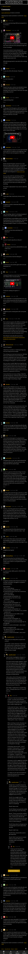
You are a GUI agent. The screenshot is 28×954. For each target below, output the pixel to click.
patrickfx (8, 526)
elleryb (7, 262)
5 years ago (13, 202)
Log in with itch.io (5, 12)
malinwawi (8, 120)
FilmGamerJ (8, 30)
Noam (7, 211)
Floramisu (8, 84)
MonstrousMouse (9, 555)
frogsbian (8, 547)
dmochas (7, 490)
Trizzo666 (8, 568)
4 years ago (12, 76)
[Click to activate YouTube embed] (12, 38)
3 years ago (14, 30)
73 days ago (10, 20)
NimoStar (8, 384)
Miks (7, 916)
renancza (7, 578)
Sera (7, 20)
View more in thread (13, 870)
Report (12, 948)
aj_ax (7, 929)
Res (11, 695)
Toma (7, 272)
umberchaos (8, 147)
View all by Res (7, 948)
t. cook (7, 194)
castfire (7, 254)
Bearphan (8, 422)
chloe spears (8, 506)
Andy (7, 435)
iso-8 (7, 884)
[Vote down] (1, 22)
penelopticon (8, 105)
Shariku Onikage (9, 158)
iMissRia (7, 76)
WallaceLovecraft (9, 344)
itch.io (2, 948)
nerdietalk (8, 309)
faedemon (8, 296)
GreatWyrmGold (10, 637)
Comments (24, 953)
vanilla (7, 536)
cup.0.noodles (8, 458)
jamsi (7, 237)
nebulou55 (8, 202)
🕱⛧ (7, 469)
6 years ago (11, 435)
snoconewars (10, 227)
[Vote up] (1, 20)
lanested (7, 68)
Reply (4, 26)
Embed (16, 948)
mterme (7, 97)
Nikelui (8, 244)
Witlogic (7, 875)
